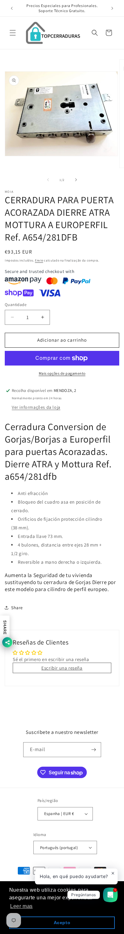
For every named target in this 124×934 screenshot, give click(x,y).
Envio (39, 260)
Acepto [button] (62, 922)
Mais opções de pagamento (62, 373)
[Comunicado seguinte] (112, 8)
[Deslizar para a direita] (76, 180)
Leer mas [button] (21, 906)
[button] (13, 33)
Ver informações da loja (36, 407)
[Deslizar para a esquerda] (48, 180)
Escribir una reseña (61, 668)
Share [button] (17, 607)
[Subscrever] (94, 749)
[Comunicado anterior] (12, 8)
